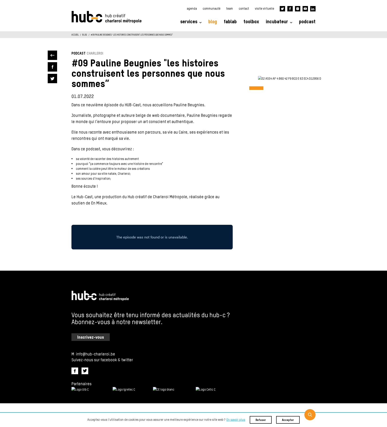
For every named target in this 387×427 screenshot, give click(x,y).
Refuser (261, 420)
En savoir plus (235, 419)
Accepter (288, 420)
